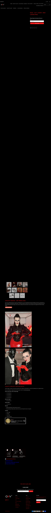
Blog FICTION (17, 504)
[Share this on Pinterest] (34, 28)
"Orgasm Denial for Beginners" (10, 463)
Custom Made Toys (28, 505)
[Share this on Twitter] (31, 28)
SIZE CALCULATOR (8, 307)
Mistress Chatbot (28, 502)
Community (16, 507)
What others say (17, 505)
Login (47, 1)
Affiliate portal (28, 504)
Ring (30, 19)
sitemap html (27, 508)
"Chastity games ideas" (9, 460)
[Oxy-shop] (3, 4)
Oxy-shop (8, 511)
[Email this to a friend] (36, 28)
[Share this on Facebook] (32, 28)
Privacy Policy (27, 507)
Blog (16, 502)
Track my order (17, 498)
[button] (30, 4)
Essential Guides (28, 501)
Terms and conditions (18, 501)
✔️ (5, 460)
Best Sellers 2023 (28, 498)
